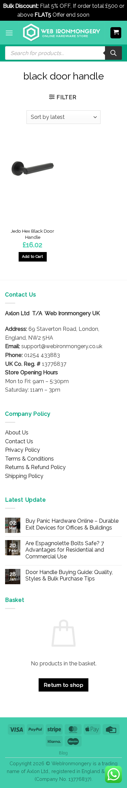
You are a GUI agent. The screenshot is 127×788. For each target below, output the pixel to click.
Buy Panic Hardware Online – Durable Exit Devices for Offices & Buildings (72, 524)
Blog (63, 752)
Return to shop (64, 685)
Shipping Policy (24, 476)
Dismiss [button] (100, 15)
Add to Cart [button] (32, 256)
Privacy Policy (22, 450)
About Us (16, 432)
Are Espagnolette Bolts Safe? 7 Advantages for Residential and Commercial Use (64, 549)
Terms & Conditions (29, 458)
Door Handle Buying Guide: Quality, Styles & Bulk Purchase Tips (69, 575)
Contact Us (19, 441)
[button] (9, 32)
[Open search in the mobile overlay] (63, 53)
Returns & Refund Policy (35, 467)
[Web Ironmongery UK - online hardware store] (61, 32)
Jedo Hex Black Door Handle (32, 234)
